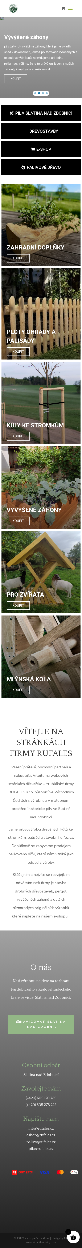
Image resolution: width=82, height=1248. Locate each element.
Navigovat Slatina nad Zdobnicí (43, 1024)
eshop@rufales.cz (41, 1135)
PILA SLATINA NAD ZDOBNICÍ (43, 113)
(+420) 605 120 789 (41, 1098)
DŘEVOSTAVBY (43, 131)
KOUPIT (18, 258)
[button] (35, 93)
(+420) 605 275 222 (41, 1105)
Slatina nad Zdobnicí (41, 1075)
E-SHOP (43, 149)
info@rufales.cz (41, 1128)
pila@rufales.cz (41, 1149)
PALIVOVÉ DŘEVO (44, 167)
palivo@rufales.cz (41, 1142)
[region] (41, 57)
